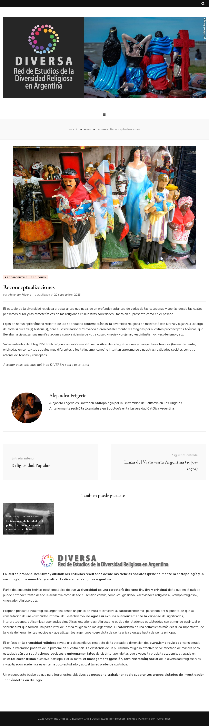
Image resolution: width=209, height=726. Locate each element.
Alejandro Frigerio (19, 295)
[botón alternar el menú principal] (105, 114)
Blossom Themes (126, 719)
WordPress (163, 719)
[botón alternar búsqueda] (203, 4)
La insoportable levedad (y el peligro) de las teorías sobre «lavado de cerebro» (24, 525)
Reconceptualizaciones (25, 277)
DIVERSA (65, 719)
